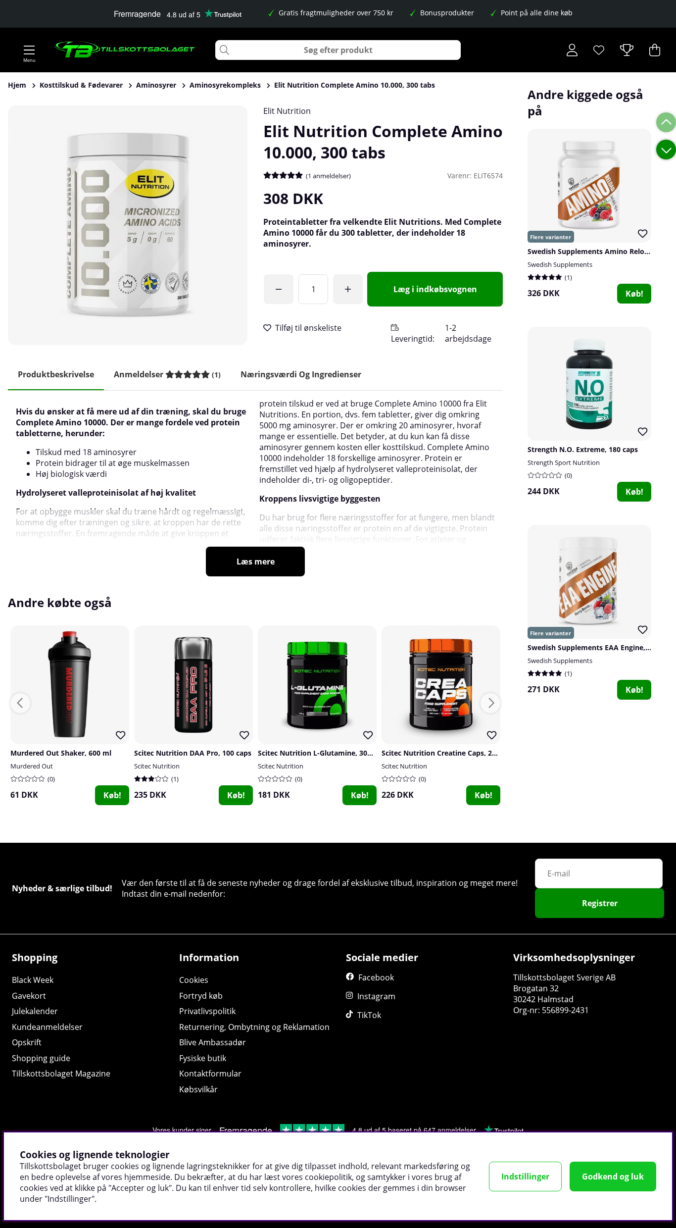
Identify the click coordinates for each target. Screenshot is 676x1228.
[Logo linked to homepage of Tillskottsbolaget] (124, 50)
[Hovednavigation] (29, 50)
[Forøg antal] (348, 289)
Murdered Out (31, 766)
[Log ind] (572, 50)
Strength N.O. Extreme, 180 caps (583, 449)
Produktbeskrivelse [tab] (56, 374)
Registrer (600, 903)
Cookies (193, 979)
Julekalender (35, 1011)
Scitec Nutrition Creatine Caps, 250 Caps (450, 753)
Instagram (376, 996)
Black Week (32, 979)
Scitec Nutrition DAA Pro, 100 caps (192, 753)
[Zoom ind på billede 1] (127, 225)
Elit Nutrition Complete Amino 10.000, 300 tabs (354, 85)
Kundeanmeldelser (47, 1027)
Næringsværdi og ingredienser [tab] (301, 374)
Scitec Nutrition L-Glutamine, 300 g (317, 753)
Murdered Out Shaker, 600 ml (60, 753)
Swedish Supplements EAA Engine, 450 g (596, 647)
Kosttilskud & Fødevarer (81, 85)
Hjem (17, 85)
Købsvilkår (198, 1089)
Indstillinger (525, 1176)
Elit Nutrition (287, 110)
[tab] (167, 374)
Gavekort (29, 995)
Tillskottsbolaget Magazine (61, 1073)
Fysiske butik (202, 1058)
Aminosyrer (156, 85)
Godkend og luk (613, 1176)
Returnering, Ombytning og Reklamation (254, 1027)
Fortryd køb (201, 995)
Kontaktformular (210, 1073)
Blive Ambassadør (212, 1042)
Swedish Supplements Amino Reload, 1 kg (599, 251)
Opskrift (27, 1042)
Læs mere (256, 561)
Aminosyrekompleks (225, 85)
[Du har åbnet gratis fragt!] (278, 289)
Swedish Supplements (560, 264)
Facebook (376, 977)
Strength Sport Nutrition (564, 462)
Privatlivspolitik (207, 1011)
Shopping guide (41, 1058)
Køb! (634, 293)
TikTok (369, 1015)
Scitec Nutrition (157, 766)
